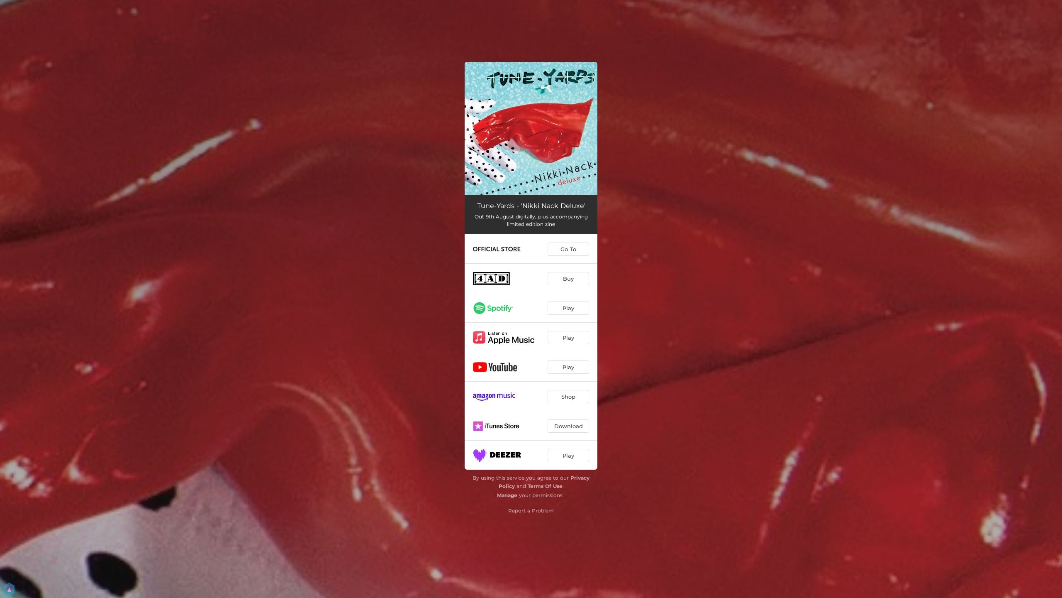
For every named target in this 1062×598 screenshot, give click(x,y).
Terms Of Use (545, 486)
